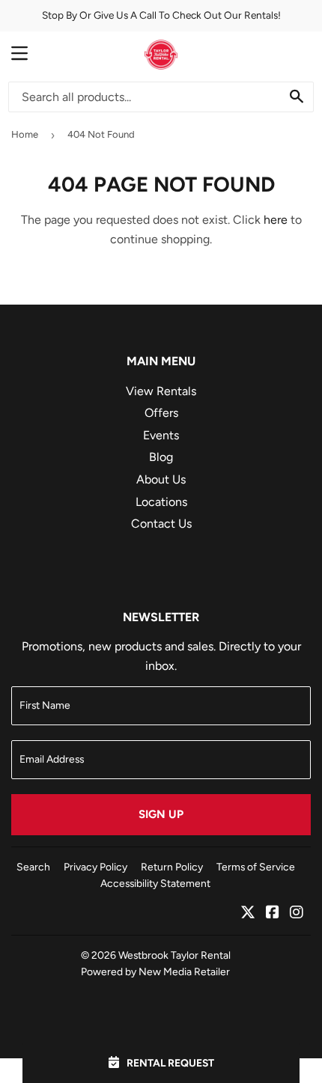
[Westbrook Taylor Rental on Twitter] (247, 913)
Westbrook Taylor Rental (174, 955)
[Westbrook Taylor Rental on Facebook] (272, 913)
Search (33, 867)
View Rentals (161, 391)
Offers (161, 413)
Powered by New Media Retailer (155, 971)
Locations (161, 502)
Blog (161, 457)
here (276, 220)
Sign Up (161, 814)
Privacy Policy (95, 867)
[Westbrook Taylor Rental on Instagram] (296, 913)
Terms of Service (255, 867)
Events (161, 435)
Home (24, 134)
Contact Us (161, 523)
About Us (161, 479)
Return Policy (172, 867)
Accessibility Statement (155, 883)
